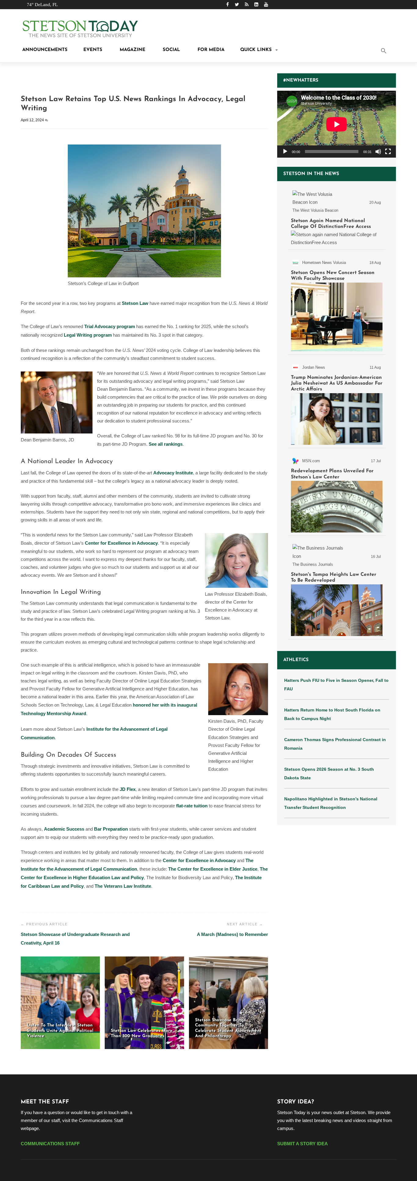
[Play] (285, 151)
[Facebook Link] (227, 4)
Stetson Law (135, 303)
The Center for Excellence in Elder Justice (212, 869)
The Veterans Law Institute (123, 886)
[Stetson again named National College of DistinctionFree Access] (337, 217)
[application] (336, 124)
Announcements (44, 50)
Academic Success (64, 829)
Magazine (131, 50)
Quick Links (256, 50)
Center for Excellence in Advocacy (121, 543)
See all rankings (166, 444)
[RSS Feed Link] (246, 4)
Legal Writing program (88, 335)
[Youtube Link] (266, 4)
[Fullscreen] (388, 151)
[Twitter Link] (237, 4)
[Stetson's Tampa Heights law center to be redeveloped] (337, 588)
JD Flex (128, 789)
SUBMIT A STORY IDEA (302, 1143)
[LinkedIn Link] (256, 4)
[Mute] (378, 151)
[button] (392, 51)
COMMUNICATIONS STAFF (50, 1143)
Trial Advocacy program (109, 326)
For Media (210, 50)
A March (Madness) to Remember (232, 934)
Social (170, 50)
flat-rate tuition (192, 805)
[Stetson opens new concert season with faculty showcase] (337, 303)
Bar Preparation (111, 829)
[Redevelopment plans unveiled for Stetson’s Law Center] (337, 493)
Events (92, 50)
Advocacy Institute (173, 472)
